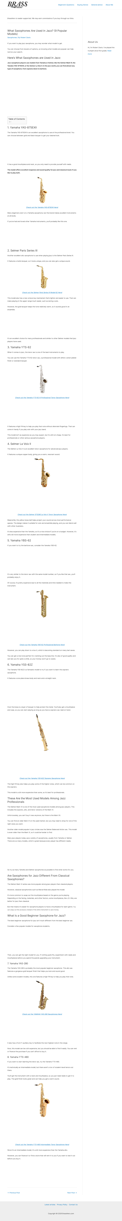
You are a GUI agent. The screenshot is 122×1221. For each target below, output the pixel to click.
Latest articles (50, 1205)
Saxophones (12, 37)
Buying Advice (82, 5)
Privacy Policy (62, 1205)
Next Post (72, 1193)
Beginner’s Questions (66, 5)
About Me (109, 5)
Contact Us (73, 1205)
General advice (96, 5)
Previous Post (14, 1193)
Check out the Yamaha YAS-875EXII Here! (42, 207)
